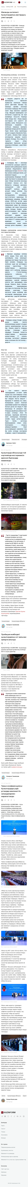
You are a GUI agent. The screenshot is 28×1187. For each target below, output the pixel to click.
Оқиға (2, 1125)
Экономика (4, 1135)
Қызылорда (5, 439)
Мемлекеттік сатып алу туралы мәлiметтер (13, 1159)
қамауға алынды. (17, 767)
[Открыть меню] (25, 2)
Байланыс (4, 1172)
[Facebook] (11, 21)
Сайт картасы (5, 1169)
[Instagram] (2, 21)
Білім (3, 1096)
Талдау (3, 1132)
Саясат (3, 1128)
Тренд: (3, 6)
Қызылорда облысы (18, 621)
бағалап (20, 171)
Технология (15, 439)
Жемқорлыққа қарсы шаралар (9, 1156)
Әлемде (3, 1138)
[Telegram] (8, 21)
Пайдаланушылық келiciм (8, 1147)
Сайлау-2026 (9, 6)
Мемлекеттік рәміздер (7, 1153)
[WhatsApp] (5, 21)
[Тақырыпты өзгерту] (20, 2)
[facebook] (11, 1116)
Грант (24, 1096)
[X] (14, 21)
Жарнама (3, 1175)
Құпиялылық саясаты (7, 1150)
